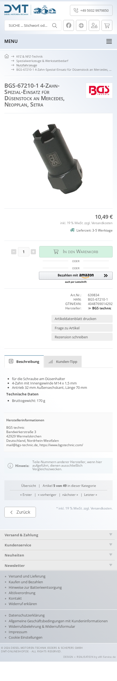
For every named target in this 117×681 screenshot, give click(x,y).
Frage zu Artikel (67, 327)
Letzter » (90, 494)
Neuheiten (14, 555)
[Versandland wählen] (81, 25)
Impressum (18, 631)
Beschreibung (27, 361)
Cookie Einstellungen (25, 637)
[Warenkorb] (106, 25)
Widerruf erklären (23, 603)
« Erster (26, 494)
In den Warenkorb (76, 252)
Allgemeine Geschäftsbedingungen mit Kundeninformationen (58, 620)
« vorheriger (47, 494)
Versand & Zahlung (21, 534)
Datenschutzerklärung (27, 615)
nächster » (70, 494)
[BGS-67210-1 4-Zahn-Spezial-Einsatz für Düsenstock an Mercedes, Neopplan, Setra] (58, 159)
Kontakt (15, 598)
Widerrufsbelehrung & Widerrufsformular (42, 626)
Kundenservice (18, 545)
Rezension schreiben (71, 336)
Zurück (23, 512)
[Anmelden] (94, 25)
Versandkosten (102, 223)
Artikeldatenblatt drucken (75, 318)
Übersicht (28, 485)
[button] (76, 278)
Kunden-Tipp (66, 361)
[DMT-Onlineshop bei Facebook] (68, 25)
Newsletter (15, 565)
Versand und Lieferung (27, 576)
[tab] (24, 361)
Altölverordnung (22, 592)
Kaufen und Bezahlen (26, 581)
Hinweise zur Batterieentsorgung (35, 587)
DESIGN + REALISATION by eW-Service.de (89, 657)
